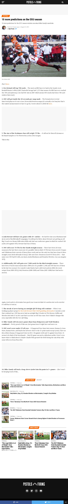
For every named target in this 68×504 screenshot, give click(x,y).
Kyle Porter (12, 29)
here (7, 84)
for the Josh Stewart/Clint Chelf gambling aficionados (36, 311)
